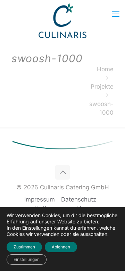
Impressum (39, 199)
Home (105, 69)
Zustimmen (24, 246)
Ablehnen (61, 246)
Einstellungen (37, 228)
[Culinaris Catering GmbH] (62, 20)
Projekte (102, 86)
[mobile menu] (116, 14)
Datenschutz (78, 199)
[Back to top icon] (62, 172)
